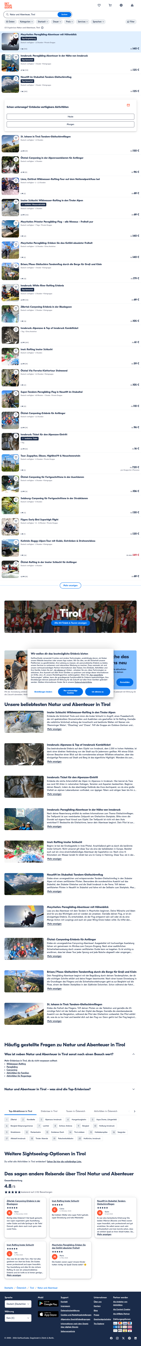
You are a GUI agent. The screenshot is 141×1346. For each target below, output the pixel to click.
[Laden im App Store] (48, 1314)
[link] (70, 42)
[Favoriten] (99, 5)
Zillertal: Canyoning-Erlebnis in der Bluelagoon (23, 1202)
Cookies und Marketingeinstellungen (76, 1315)
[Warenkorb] (110, 5)
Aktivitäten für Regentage (19, 1076)
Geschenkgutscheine (102, 1319)
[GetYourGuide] (8, 5)
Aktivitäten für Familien (18, 1073)
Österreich (21, 1288)
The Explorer (99, 1324)
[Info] (42, 27)
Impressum (65, 1306)
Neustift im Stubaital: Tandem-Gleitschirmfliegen (111, 1202)
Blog (96, 1310)
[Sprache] (121, 5)
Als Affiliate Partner (121, 1314)
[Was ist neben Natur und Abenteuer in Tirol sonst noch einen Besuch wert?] (134, 1054)
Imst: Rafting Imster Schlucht (65, 1201)
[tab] (20, 1111)
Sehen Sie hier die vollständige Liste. (64, 1161)
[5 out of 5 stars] (25, 1208)
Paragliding (12, 1067)
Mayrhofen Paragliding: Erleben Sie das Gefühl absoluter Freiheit (69, 1246)
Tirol (32, 1288)
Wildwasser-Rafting (16, 1064)
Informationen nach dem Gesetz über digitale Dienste (74, 1325)
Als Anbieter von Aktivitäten (120, 1303)
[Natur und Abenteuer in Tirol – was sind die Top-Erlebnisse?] (134, 1089)
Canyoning (12, 1070)
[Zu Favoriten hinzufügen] (15, 35)
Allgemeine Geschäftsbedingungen (75, 1319)
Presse (96, 1315)
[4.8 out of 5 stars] (12, 1192)
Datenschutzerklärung (70, 1310)
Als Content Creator (121, 1309)
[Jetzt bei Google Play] (48, 1303)
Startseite (8, 1288)
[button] (70, 42)
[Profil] (132, 5)
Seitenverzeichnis (68, 1331)
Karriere (97, 1306)
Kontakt (64, 1302)
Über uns (97, 1302)
